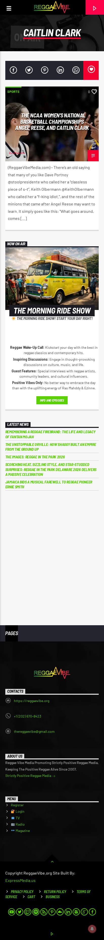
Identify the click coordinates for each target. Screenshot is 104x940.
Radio (20, 824)
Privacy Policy (22, 892)
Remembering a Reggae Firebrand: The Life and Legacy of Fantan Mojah (50, 434)
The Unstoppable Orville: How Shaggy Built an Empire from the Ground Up (50, 446)
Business (53, 897)
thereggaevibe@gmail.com (34, 731)
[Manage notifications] (92, 929)
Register (17, 805)
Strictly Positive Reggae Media (28, 775)
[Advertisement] (52, 554)
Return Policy (55, 892)
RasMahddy (17, 153)
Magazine (22, 830)
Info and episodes (52, 400)
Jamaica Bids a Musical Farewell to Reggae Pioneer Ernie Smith (48, 484)
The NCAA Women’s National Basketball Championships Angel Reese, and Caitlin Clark (52, 121)
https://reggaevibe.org (31, 701)
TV (17, 818)
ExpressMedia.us (20, 880)
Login (19, 811)
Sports (13, 92)
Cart (31, 897)
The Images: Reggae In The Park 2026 (35, 456)
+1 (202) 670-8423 (27, 716)
